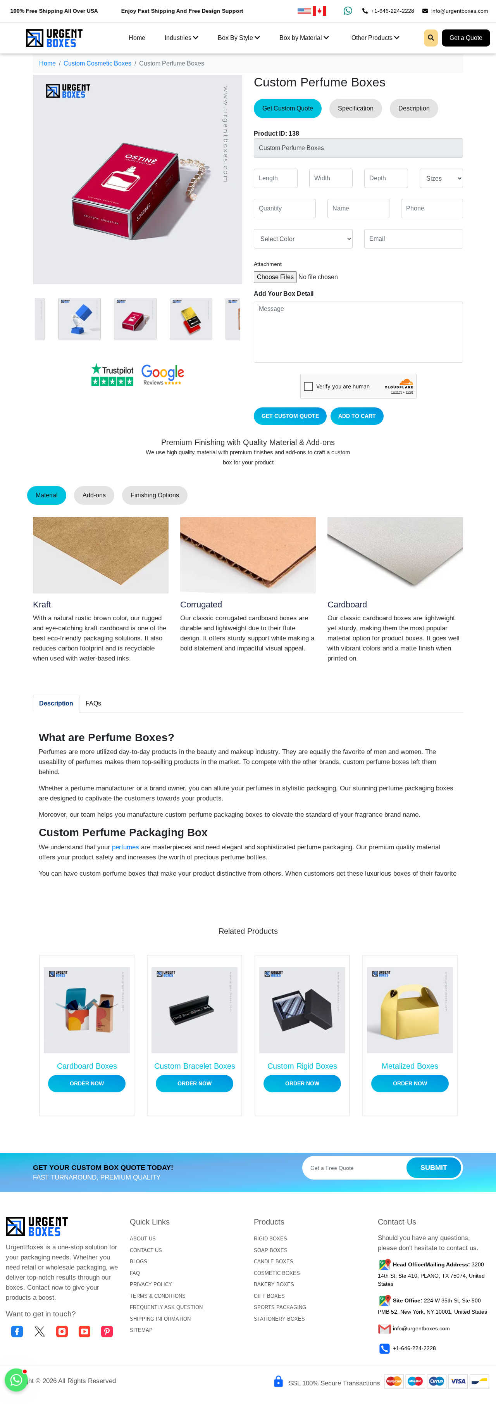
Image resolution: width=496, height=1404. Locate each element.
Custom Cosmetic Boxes (97, 63)
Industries (179, 37)
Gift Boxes (269, 1296)
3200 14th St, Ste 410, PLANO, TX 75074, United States (431, 1274)
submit (433, 1167)
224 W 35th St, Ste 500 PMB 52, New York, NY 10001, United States (432, 1306)
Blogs (138, 1261)
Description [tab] (414, 108)
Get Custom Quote (290, 416)
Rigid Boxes (270, 1239)
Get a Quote (466, 37)
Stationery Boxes (279, 1319)
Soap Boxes (271, 1250)
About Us (143, 1239)
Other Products (372, 37)
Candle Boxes (273, 1261)
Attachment (268, 264)
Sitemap (141, 1330)
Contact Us (146, 1250)
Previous (27, 317)
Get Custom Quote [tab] (287, 108)
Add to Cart (357, 416)
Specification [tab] (356, 108)
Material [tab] (47, 495)
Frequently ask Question (166, 1307)
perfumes (125, 847)
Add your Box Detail (283, 293)
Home (137, 37)
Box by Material (301, 37)
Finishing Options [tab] (155, 495)
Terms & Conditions (158, 1296)
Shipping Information (160, 1319)
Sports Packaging (280, 1307)
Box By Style (236, 37)
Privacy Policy (151, 1284)
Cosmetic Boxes (277, 1273)
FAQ (135, 1273)
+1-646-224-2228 (392, 11)
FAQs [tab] (93, 703)
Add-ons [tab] (94, 495)
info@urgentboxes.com (459, 11)
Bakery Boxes (274, 1284)
